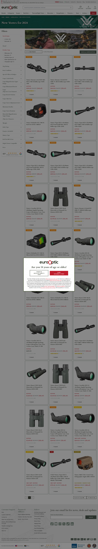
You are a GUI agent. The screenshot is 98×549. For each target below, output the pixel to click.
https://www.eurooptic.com (51, 279)
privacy (45, 286)
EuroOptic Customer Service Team (48, 287)
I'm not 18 (39, 273)
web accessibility (51, 286)
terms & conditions (61, 286)
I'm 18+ (59, 273)
